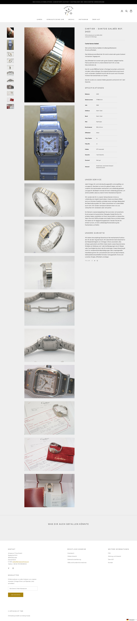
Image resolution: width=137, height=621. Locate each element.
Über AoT (96, 19)
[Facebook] (92, 260)
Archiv (71, 19)
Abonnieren (15, 595)
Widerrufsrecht (72, 556)
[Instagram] (13, 568)
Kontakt (110, 562)
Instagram (83, 19)
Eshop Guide (26, 616)
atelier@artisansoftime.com (21, 562)
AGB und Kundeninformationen (77, 562)
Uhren (39, 19)
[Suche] (126, 11)
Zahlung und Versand (114, 556)
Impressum (70, 553)
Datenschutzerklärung (74, 559)
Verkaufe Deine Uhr (55, 19)
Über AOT (111, 559)
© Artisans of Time (15, 611)
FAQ (109, 553)
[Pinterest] (97, 260)
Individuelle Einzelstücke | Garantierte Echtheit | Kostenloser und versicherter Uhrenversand (69, 2)
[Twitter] (94, 260)
